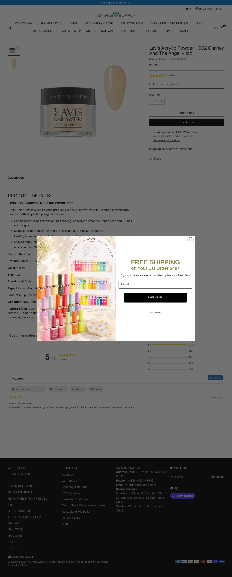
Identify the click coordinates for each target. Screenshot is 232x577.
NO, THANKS (155, 312)
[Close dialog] (190, 240)
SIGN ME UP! (155, 297)
